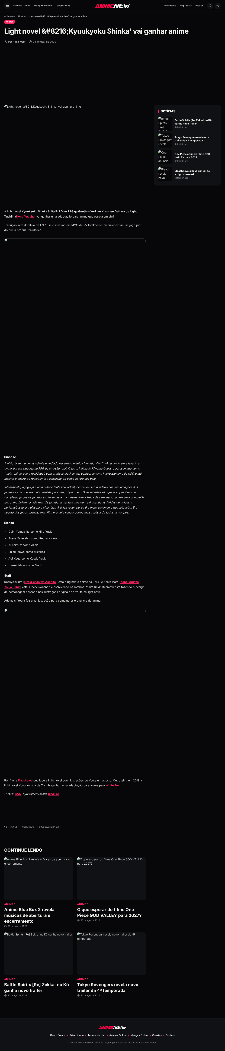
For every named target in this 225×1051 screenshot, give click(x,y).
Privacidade (77, 1035)
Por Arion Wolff (16, 41)
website (53, 794)
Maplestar (186, 5)
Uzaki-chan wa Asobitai (40, 582)
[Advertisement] (112, 73)
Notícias (22, 16)
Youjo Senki (12, 587)
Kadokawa (25, 780)
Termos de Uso (96, 1035)
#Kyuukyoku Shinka (49, 827)
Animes (10, 22)
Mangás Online (43, 5)
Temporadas (62, 5)
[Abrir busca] (210, 6)
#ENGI (13, 827)
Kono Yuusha (25, 216)
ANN (18, 794)
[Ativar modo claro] (218, 6)
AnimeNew (9, 16)
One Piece (170, 5)
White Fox (113, 785)
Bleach (199, 5)
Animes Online (22, 5)
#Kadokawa (28, 827)
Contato (170, 1035)
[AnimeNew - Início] (112, 5)
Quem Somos (58, 1035)
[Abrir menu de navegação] (7, 6)
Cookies (157, 1035)
